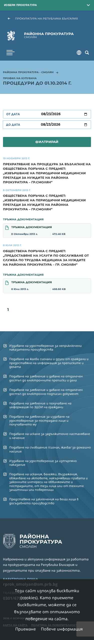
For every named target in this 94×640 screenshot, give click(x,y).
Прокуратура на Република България (46, 18)
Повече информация (62, 629)
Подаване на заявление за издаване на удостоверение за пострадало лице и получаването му (39, 420)
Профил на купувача (20, 78)
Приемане (25, 629)
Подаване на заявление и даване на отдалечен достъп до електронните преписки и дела (46, 378)
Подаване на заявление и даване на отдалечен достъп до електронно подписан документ (46, 392)
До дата (13, 124)
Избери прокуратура (20, 5)
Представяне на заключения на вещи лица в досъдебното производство (43, 501)
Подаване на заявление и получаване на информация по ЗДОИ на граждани (40, 405)
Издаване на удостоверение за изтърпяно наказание (43, 463)
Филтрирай (46, 142)
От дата (13, 114)
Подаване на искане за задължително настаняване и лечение (49, 436)
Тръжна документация (38, 230)
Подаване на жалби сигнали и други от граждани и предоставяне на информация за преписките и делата (48, 363)
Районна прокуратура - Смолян (28, 72)
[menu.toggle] (11, 53)
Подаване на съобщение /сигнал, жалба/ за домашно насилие (50, 449)
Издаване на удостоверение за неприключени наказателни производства (45, 348)
